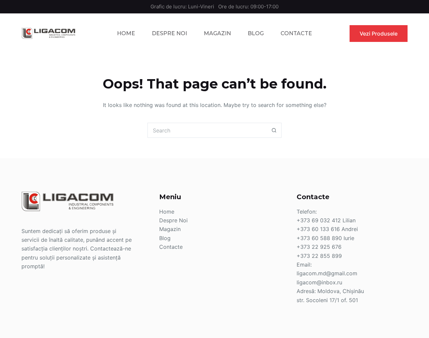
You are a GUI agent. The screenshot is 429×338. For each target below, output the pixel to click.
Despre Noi (169, 33)
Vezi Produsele (378, 33)
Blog (256, 33)
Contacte (296, 33)
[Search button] (274, 130)
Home (126, 33)
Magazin (217, 33)
